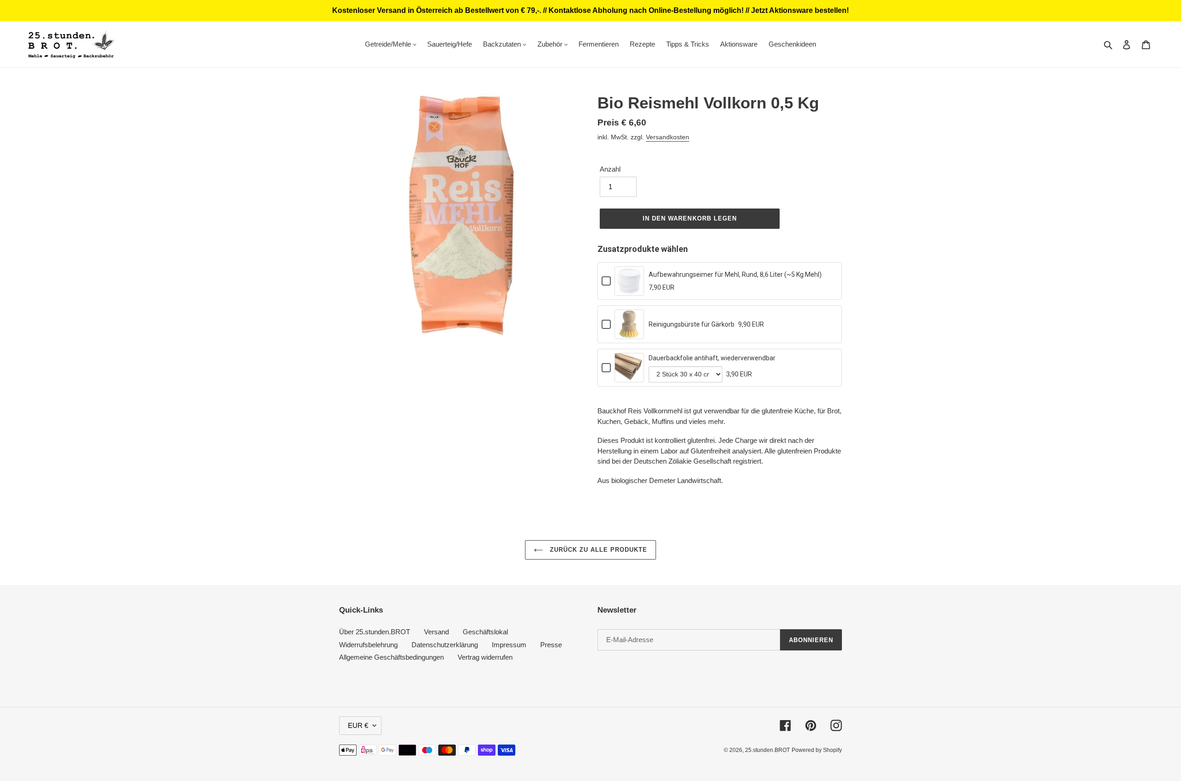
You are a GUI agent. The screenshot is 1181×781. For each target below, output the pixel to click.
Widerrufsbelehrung (368, 645)
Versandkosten (667, 137)
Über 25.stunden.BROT (374, 632)
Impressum (509, 645)
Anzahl (610, 169)
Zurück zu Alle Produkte (598, 549)
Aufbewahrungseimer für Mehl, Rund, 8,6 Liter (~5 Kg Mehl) (735, 274)
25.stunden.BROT (767, 750)
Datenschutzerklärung (445, 645)
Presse (551, 645)
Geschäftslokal (485, 632)
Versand (436, 632)
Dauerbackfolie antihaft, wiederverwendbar (712, 358)
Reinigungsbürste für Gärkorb (691, 324)
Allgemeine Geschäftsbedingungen (391, 657)
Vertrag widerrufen (485, 657)
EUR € (358, 725)
